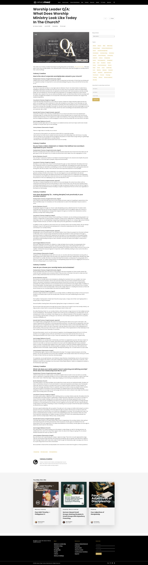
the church (95, 75)
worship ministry (53, 452)
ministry (99, 70)
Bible (104, 45)
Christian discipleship (102, 50)
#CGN (94, 45)
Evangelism (109, 60)
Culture (100, 58)
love (94, 70)
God (98, 62)
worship (95, 79)
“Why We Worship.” (79, 66)
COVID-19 (95, 58)
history (109, 65)
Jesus (103, 67)
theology (108, 75)
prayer (94, 72)
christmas (111, 53)
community (110, 55)
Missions (104, 70)
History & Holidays (59, 556)
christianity (95, 53)
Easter (94, 60)
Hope (94, 67)
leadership (108, 67)
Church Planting (101, 55)
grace (94, 65)
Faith (94, 62)
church (94, 55)
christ (94, 50)
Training (95, 77)
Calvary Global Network (107, 48)
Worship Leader (44, 452)
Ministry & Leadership (73, 509)
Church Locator (79, 550)
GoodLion (103, 62)
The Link (102, 75)
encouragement (101, 60)
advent (99, 45)
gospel (108, 62)
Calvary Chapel (96, 48)
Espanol (77, 554)
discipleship (36, 452)
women (100, 77)
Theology (56, 548)
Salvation (100, 72)
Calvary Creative (38, 26)
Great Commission (102, 65)
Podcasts (77, 546)
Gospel (56, 552)
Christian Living (103, 53)
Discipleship (55, 26)
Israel (98, 67)
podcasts (110, 70)
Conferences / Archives (81, 552)
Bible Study (109, 45)
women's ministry (108, 77)
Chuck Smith (78, 548)
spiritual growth (108, 72)
